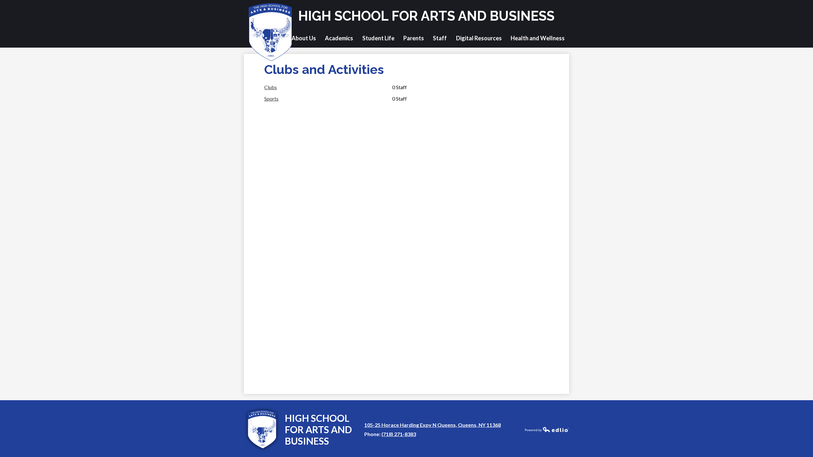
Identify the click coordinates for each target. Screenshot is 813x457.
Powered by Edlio (547, 429)
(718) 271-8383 (398, 434)
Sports (271, 99)
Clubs (270, 87)
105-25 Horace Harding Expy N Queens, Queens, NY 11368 (432, 425)
